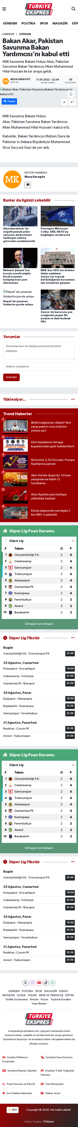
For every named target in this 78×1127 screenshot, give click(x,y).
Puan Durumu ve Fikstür (21, 1084)
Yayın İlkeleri (39, 1003)
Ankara (26, 142)
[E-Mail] (28, 185)
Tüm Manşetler (54, 1084)
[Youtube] (39, 983)
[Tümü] (73, 399)
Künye (44, 999)
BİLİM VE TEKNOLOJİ (51, 995)
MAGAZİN (60, 23)
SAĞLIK (21, 995)
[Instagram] (32, 983)
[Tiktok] (46, 983)
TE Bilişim (48, 1121)
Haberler (8, 34)
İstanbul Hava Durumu (59, 1057)
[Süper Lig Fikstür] (73, 638)
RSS (14, 1109)
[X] (25, 983)
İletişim (34, 999)
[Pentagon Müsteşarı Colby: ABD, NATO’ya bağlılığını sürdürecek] (58, 216)
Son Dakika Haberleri (19, 1093)
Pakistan (18, 122)
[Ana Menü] (4, 9)
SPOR (44, 23)
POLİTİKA (28, 23)
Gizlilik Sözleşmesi (16, 999)
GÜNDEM (10, 23)
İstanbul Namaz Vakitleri (22, 1070)
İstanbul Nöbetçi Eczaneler (15, 1059)
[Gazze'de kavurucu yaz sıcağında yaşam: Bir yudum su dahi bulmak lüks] (58, 299)
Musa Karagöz (35, 176)
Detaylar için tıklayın (39, 624)
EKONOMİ (8, 995)
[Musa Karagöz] (12, 179)
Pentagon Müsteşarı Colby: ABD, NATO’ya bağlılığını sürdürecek (55, 231)
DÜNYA (63, 991)
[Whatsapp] (53, 983)
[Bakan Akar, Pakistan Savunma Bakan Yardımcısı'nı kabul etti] (39, 92)
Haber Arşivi (52, 1093)
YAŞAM (32, 995)
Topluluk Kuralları (61, 999)
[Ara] (74, 9)
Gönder (11, 377)
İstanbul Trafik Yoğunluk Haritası (57, 1072)
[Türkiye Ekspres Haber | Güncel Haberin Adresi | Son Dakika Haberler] (39, 9)
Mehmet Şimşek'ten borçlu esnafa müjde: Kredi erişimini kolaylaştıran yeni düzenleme (17, 276)
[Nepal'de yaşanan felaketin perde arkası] (20, 294)
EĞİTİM (69, 995)
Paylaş (11, 101)
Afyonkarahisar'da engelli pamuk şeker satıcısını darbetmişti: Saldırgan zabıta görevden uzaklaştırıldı (19, 235)
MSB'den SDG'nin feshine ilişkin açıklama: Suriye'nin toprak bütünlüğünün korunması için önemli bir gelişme (58, 276)
